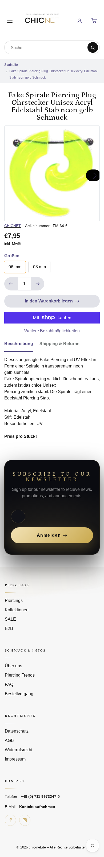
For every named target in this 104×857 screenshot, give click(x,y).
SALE (10, 619)
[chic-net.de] (42, 20)
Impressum (15, 759)
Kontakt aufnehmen (37, 807)
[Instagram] (24, 820)
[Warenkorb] (94, 20)
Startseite (11, 65)
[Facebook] (10, 820)
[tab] (21, 345)
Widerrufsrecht (18, 749)
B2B (9, 628)
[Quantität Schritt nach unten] (11, 283)
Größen (11, 255)
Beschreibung (18, 343)
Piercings (14, 600)
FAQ (9, 684)
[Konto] (79, 20)
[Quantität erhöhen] (37, 283)
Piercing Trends (20, 675)
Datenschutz (17, 731)
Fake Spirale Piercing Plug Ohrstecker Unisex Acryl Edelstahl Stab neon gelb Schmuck (53, 74)
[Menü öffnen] (9, 20)
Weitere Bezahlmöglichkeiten (52, 331)
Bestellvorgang (19, 694)
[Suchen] (92, 47)
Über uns (13, 666)
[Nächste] (93, 175)
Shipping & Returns (59, 343)
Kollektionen (17, 610)
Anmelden (49, 535)
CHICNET (12, 226)
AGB (9, 740)
